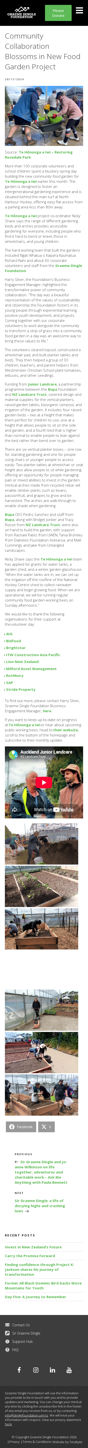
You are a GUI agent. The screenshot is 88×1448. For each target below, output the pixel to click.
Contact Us (21, 1325)
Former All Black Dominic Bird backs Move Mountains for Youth (43, 1285)
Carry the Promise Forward (30, 1255)
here (47, 710)
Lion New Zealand (22, 661)
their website (65, 729)
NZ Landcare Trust (29, 394)
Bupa (52, 389)
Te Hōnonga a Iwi (21, 181)
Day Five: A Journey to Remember (35, 1296)
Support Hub (22, 1341)
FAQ (15, 1349)
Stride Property (20, 689)
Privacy (14, 1441)
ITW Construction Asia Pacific (33, 654)
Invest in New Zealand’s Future (33, 1246)
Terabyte (75, 1442)
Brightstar (16, 647)
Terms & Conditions (37, 1441)
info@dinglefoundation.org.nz (26, 1415)
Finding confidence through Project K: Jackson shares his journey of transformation (39, 1269)
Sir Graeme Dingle (26, 1333)
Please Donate (58, 13)
